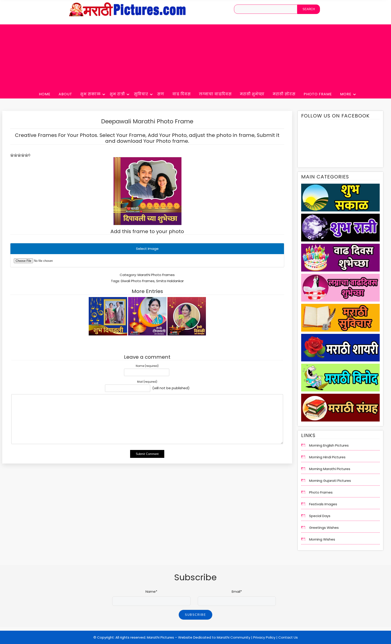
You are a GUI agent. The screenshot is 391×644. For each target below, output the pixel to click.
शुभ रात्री (117, 94)
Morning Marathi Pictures (329, 468)
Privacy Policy (264, 637)
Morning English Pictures (329, 445)
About (65, 94)
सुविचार (141, 94)
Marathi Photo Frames (156, 274)
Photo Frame (318, 94)
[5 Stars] (26, 155)
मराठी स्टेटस (284, 94)
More (345, 94)
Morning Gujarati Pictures (330, 480)
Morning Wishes (322, 539)
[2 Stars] (15, 155)
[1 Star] (12, 155)
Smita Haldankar (170, 281)
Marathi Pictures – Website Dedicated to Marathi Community (198, 637)
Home (44, 94)
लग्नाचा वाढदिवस (215, 94)
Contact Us (288, 637)
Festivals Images (323, 504)
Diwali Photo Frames (138, 281)
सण (160, 94)
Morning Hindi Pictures (327, 457)
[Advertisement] (195, 56)
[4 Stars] (23, 155)
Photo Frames (321, 492)
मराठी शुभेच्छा (252, 94)
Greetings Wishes (324, 527)
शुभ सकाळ (90, 94)
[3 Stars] (19, 155)
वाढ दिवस (181, 94)
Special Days (319, 515)
